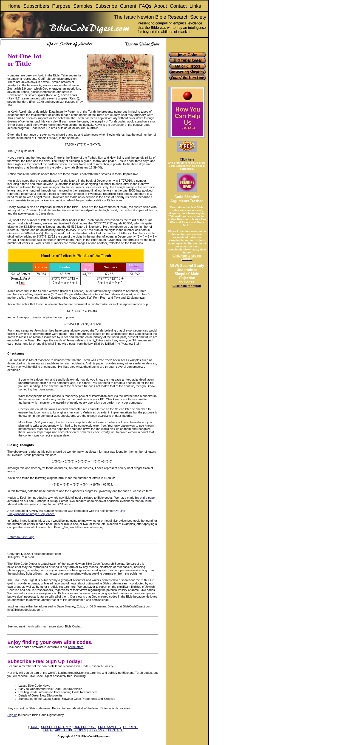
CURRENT (130, 727)
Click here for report (186, 285)
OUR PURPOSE (84, 727)
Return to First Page (20, 537)
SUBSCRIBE (97, 730)
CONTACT (115, 730)
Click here (187, 159)
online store (75, 647)
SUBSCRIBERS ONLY (56, 727)
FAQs (48, 730)
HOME (34, 727)
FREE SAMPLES (109, 727)
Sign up (12, 715)
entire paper (148, 497)
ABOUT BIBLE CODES (70, 730)
